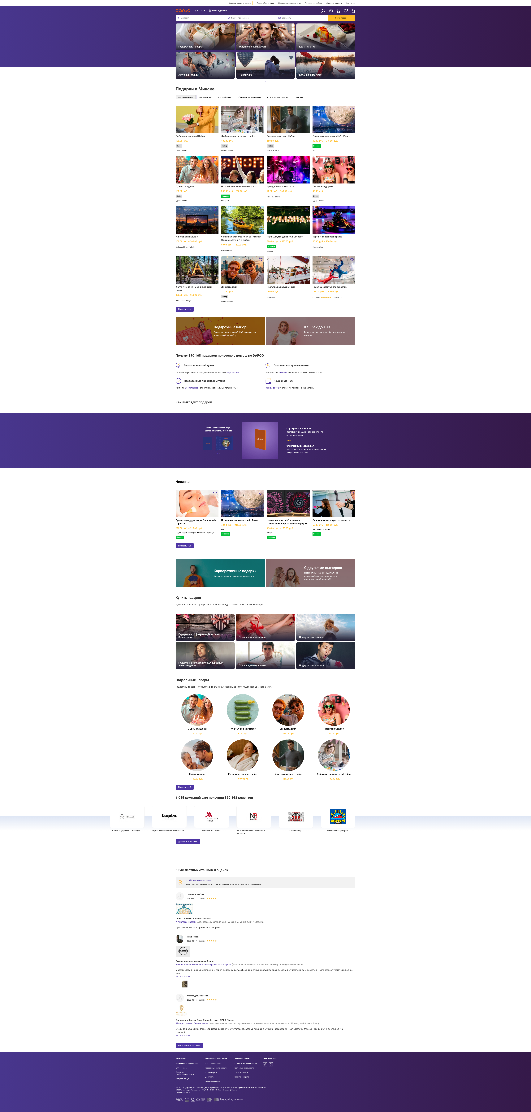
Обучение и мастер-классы (249, 97)
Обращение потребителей (187, 1063)
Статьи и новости (241, 1072)
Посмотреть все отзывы (189, 1045)
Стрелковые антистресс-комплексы (332, 520)
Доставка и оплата (334, 3)
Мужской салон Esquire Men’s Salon (234, 830)
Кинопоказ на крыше (187, 236)
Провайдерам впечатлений (245, 1063)
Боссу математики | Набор (281, 136)
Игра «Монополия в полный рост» (239, 186)
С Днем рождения (185, 186)
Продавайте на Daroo (265, 3)
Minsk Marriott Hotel (276, 830)
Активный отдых (224, 97)
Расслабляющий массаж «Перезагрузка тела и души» (203, 964)
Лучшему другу (229, 287)
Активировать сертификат (216, 1059)
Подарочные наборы (313, 3)
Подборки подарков (213, 1063)
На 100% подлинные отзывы (198, 880)
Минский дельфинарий (402, 830)
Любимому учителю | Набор (190, 136)
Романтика (298, 97)
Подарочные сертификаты (289, 3)
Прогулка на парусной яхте (281, 287)
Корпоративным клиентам (240, 3)
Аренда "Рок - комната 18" (280, 186)
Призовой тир (360, 830)
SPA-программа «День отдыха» (192, 1023)
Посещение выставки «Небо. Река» (331, 136)
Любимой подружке (323, 186)
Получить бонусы (183, 1079)
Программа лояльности (244, 1068)
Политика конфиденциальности (185, 1073)
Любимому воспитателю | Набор (238, 136)
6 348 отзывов (191, 388)
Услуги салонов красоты (277, 97)
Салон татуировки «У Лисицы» (192, 830)
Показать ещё (184, 787)
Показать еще (184, 309)
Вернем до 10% (272, 388)
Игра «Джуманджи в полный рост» (285, 236)
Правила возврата (241, 1077)
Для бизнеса (181, 1068)
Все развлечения (185, 97)
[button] (180, 51)
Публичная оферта (212, 1081)
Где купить (350, 3)
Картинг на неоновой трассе (327, 236)
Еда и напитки (205, 97)
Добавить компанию (187, 841)
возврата (282, 372)
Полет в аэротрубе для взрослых (330, 287)
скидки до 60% (232, 372)
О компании (181, 1059)
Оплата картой (211, 1072)
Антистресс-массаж (186, 922)
